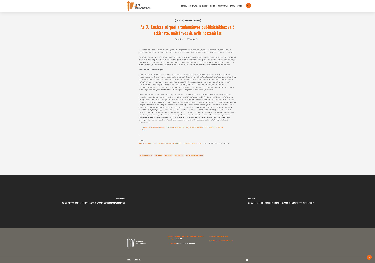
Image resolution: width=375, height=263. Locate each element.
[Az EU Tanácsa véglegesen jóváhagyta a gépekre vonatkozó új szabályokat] (94, 201)
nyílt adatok (158, 155)
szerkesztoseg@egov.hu (185, 243)
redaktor (180, 39)
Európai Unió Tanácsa (146, 155)
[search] (247, 5)
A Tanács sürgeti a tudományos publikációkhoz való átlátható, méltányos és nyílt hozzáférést (170, 143)
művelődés (189, 20)
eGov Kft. (179, 239)
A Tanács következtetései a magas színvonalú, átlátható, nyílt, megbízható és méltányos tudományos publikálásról (182, 127)
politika (197, 20)
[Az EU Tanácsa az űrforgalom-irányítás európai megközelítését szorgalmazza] (281, 201)
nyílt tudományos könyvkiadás (194, 155)
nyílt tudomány (179, 155)
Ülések (144, 130)
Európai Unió (179, 20)
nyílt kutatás (168, 155)
